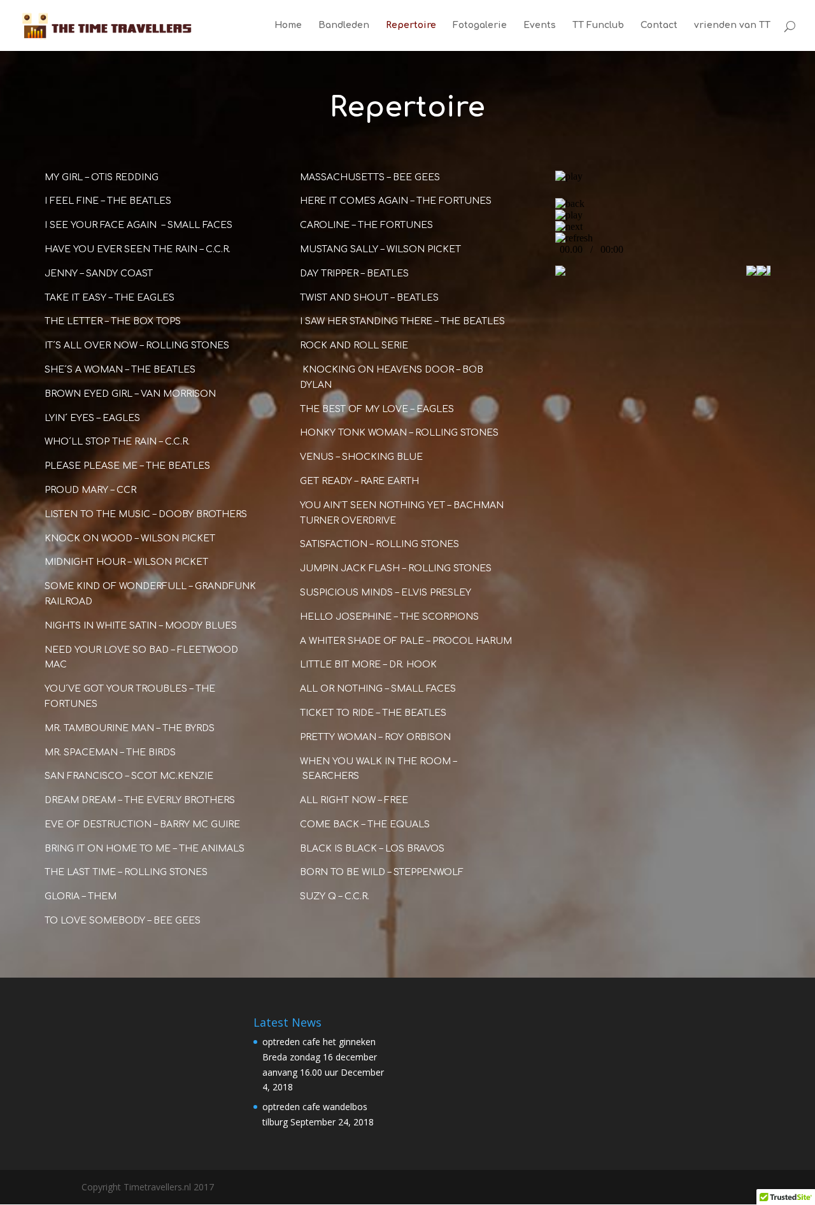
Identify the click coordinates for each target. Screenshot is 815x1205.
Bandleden (343, 25)
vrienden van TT (732, 25)
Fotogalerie (480, 25)
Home (288, 25)
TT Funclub (598, 25)
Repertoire (411, 25)
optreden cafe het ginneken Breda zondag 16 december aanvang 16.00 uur (319, 1057)
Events (539, 25)
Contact (659, 25)
